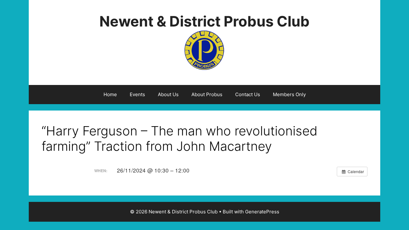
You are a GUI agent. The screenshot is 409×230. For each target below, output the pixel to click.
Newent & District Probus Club (204, 21)
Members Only (289, 94)
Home (110, 94)
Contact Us (247, 94)
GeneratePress (262, 212)
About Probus (206, 94)
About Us (168, 94)
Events (137, 94)
